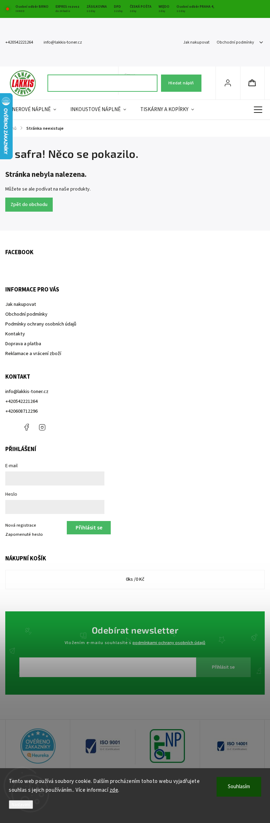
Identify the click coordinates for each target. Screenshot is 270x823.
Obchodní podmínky (235, 42)
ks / (135, 579)
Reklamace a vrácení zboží (33, 353)
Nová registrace (20, 525)
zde (114, 790)
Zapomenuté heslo (24, 534)
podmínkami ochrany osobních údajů (169, 642)
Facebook (26, 427)
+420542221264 (21, 401)
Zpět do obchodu (29, 204)
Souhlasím (239, 786)
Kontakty (15, 333)
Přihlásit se (223, 667)
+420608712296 (21, 411)
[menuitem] (34, 110)
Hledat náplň (181, 83)
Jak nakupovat (196, 42)
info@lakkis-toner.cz (27, 391)
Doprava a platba (23, 343)
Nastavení (21, 804)
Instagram (42, 427)
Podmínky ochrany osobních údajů (40, 324)
